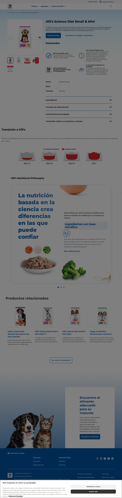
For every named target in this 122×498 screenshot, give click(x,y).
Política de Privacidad (15, 496)
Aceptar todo (93, 491)
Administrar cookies (93, 486)
